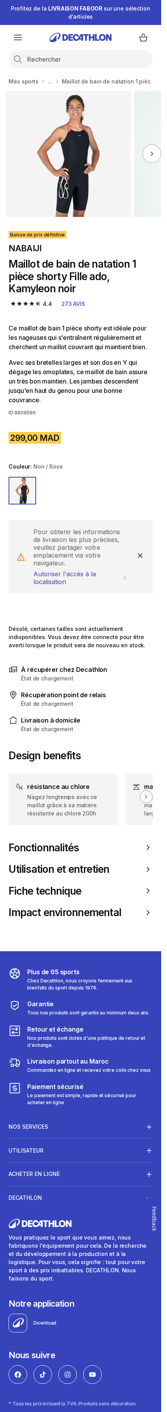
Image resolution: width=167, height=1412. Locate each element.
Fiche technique (45, 891)
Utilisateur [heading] (26, 1150)
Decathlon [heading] (25, 1197)
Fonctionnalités (44, 848)
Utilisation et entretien (59, 869)
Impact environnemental (65, 912)
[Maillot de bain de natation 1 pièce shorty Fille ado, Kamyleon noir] (68, 154)
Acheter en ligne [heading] (34, 1173)
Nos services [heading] (28, 1126)
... (50, 81)
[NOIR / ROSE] (22, 490)
